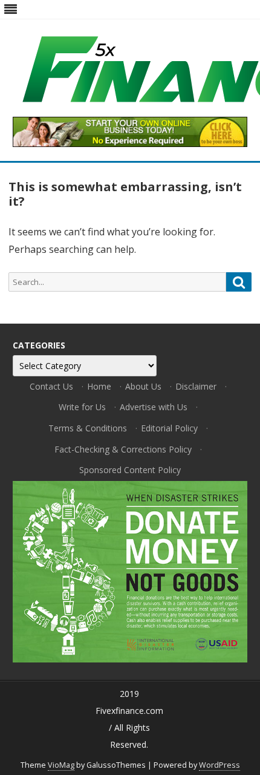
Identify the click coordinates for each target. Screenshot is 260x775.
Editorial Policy (169, 428)
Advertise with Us (153, 407)
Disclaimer (195, 386)
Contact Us (51, 386)
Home (99, 386)
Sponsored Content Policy (130, 470)
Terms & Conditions (87, 428)
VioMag (61, 765)
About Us (143, 386)
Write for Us (82, 407)
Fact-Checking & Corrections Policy (123, 449)
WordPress (219, 765)
